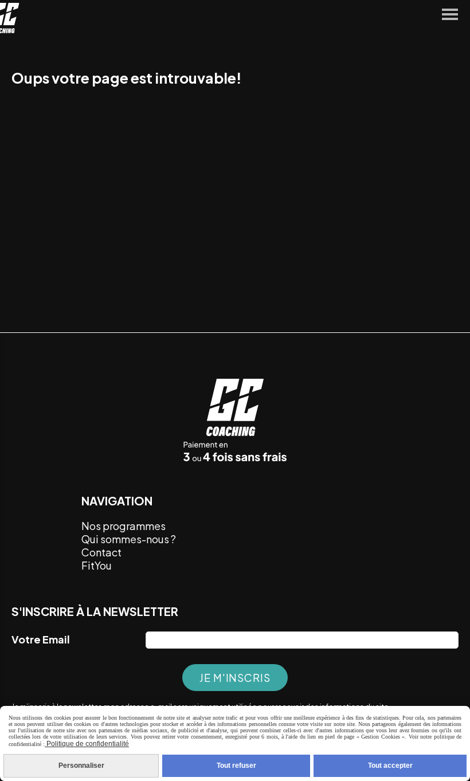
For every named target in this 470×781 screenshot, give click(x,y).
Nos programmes (123, 525)
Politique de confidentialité (87, 744)
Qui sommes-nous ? (128, 538)
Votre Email (40, 639)
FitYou (97, 565)
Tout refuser (236, 766)
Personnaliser (81, 766)
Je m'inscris (235, 677)
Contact (101, 552)
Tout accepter (390, 766)
